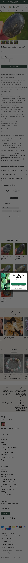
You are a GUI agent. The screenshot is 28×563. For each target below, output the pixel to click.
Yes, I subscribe (18, 284)
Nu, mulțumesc (18, 288)
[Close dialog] (26, 274)
